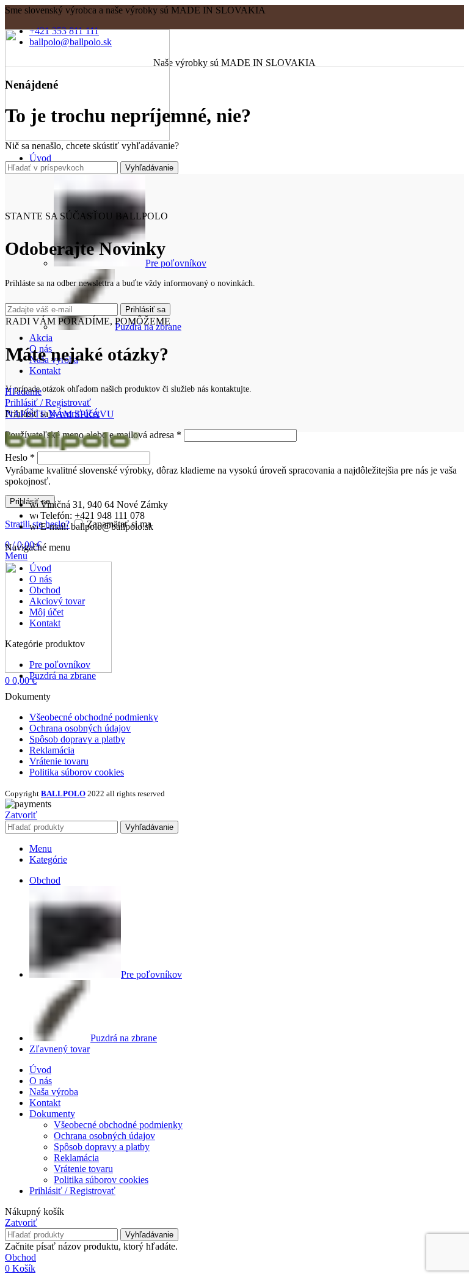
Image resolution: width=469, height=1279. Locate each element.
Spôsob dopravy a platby (77, 739)
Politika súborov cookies (76, 772)
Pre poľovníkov (175, 263)
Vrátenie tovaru (59, 761)
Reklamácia (52, 750)
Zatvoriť (21, 815)
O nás (40, 579)
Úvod (40, 568)
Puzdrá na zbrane (62, 675)
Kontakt (44, 623)
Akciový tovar (57, 601)
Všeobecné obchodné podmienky (93, 717)
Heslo (20, 457)
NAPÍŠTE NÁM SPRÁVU (59, 414)
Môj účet (46, 612)
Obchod (44, 590)
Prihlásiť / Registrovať (72, 1191)
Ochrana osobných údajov (80, 728)
